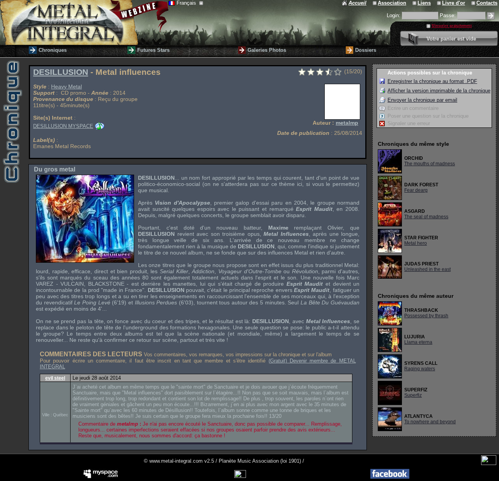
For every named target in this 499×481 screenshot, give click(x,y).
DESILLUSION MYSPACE (63, 126)
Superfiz (413, 395)
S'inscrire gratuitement (452, 26)
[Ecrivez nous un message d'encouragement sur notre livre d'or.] (439, 3)
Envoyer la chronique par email (422, 100)
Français (187, 3)
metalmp (347, 123)
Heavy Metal (66, 86)
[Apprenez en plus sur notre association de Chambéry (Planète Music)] (375, 3)
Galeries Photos (267, 50)
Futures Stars (153, 50)
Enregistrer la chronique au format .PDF (432, 81)
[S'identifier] (491, 15)
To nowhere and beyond (430, 421)
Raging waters (419, 368)
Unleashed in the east (427, 269)
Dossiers (365, 50)
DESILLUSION (60, 72)
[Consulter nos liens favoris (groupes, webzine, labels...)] (415, 3)
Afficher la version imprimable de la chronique (439, 91)
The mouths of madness (429, 163)
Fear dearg (416, 190)
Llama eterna (418, 342)
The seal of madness (426, 216)
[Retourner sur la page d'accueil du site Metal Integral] (84, 22)
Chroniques (53, 50)
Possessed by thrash (426, 315)
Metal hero (415, 243)
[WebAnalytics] (488, 463)
